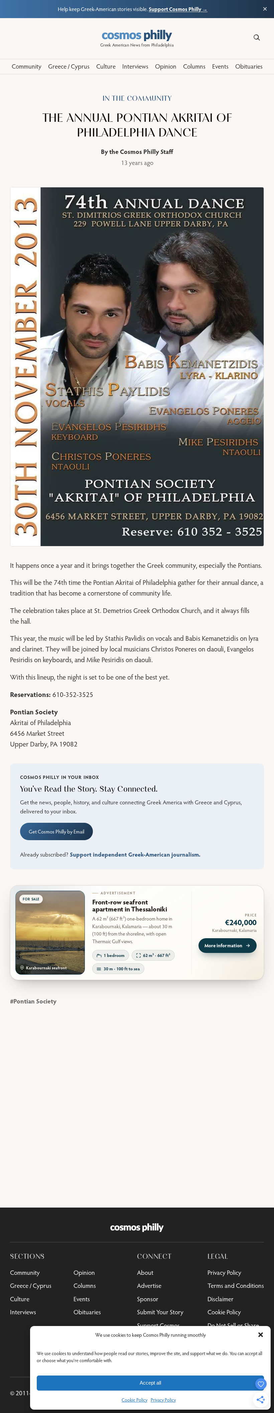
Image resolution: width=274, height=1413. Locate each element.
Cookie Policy (134, 1400)
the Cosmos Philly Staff (141, 151)
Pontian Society (34, 1001)
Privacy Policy (163, 1400)
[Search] (256, 37)
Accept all (150, 1383)
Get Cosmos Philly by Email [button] (56, 831)
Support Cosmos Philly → (178, 8)
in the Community (137, 98)
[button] (260, 1334)
